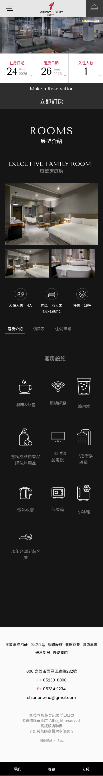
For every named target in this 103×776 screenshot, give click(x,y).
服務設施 (55, 644)
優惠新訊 (42, 652)
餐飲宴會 (72, 644)
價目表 (38, 328)
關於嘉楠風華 (17, 644)
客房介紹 (15, 328)
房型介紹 (37, 644)
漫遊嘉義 (90, 644)
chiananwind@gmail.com (51, 697)
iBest (60, 740)
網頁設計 (46, 740)
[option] (51, 214)
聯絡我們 (60, 652)
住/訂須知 (63, 328)
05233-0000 (55, 680)
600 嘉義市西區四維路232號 (51, 671)
